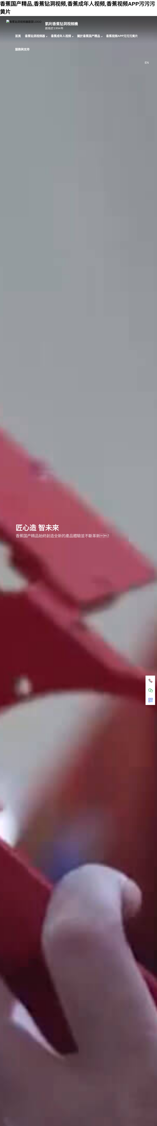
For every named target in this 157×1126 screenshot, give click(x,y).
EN (147, 62)
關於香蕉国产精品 (88, 36)
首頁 (18, 36)
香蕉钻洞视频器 (35, 36)
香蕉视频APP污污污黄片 (122, 36)
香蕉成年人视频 (61, 36)
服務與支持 (22, 49)
